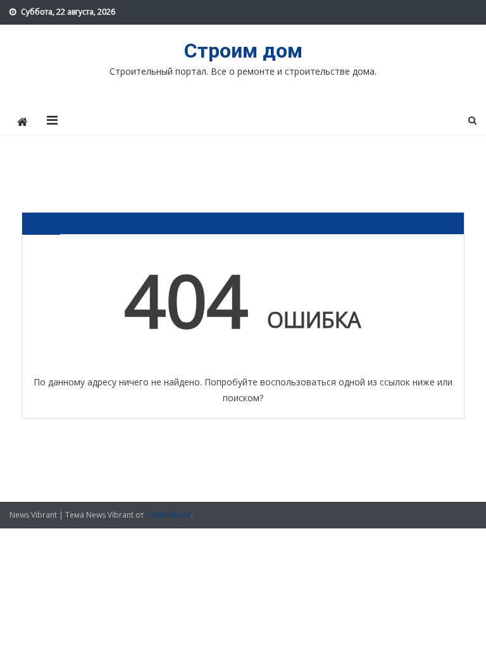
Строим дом (243, 51)
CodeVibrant (168, 514)
